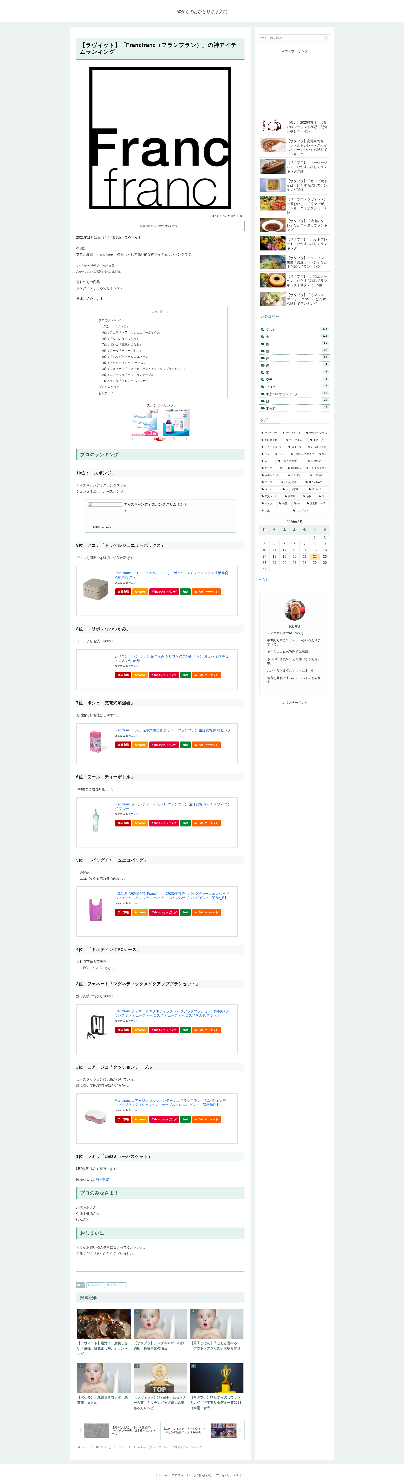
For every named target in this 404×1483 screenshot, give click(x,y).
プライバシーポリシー (231, 1475)
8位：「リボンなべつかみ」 (120, 338)
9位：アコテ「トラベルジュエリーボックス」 (132, 332)
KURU (294, 626)
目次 (154, 311)
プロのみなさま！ (110, 387)
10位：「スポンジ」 (115, 326)
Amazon (140, 591)
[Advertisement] (294, 83)
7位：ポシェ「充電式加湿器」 (122, 344)
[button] (325, 37)
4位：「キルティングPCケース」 (124, 362)
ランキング (97, 1284)
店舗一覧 (99, 1179)
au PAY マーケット (206, 591)
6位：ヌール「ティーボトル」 (122, 350)
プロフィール (181, 1475)
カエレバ (133, 582)
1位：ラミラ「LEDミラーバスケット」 (128, 381)
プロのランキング (110, 320)
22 (315, 556)
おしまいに (106, 393)
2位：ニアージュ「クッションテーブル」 (129, 374)
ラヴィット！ (117, 1284)
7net (185, 591)
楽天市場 (123, 591)
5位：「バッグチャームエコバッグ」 (126, 356)
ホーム (163, 1475)
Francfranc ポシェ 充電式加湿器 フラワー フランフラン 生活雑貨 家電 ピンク (173, 730)
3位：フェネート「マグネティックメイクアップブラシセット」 (144, 368)
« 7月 (263, 579)
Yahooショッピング (164, 591)
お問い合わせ (203, 1475)
